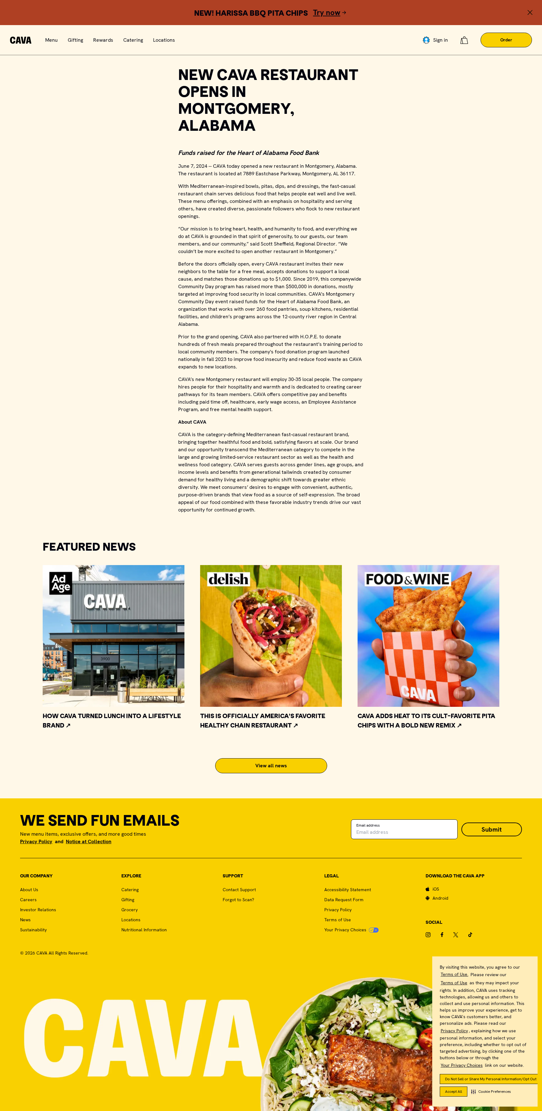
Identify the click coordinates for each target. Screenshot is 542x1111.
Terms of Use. (454, 974)
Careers (28, 899)
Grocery (129, 910)
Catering (133, 40)
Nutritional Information (144, 930)
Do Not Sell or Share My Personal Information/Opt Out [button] (490, 1079)
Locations (164, 40)
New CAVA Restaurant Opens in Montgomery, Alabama (268, 101)
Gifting (75, 40)
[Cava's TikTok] (475, 934)
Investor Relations (38, 910)
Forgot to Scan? (238, 899)
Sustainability (33, 930)
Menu (51, 40)
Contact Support (239, 889)
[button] (491, 1092)
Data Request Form (344, 899)
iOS (436, 889)
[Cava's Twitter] (460, 934)
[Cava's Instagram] (433, 934)
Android (440, 898)
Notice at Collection (88, 841)
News (25, 920)
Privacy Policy (454, 1031)
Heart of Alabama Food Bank (309, 301)
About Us (29, 889)
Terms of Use (454, 983)
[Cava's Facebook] (447, 934)
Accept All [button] (453, 1091)
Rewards (103, 40)
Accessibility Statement (347, 889)
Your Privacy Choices (462, 1065)
